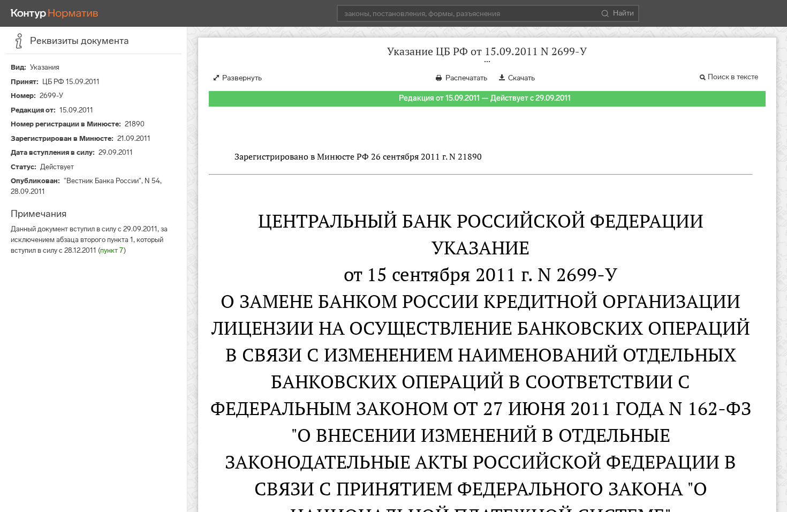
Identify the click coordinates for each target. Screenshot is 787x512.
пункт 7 (112, 250)
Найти (623, 13)
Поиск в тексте (733, 76)
